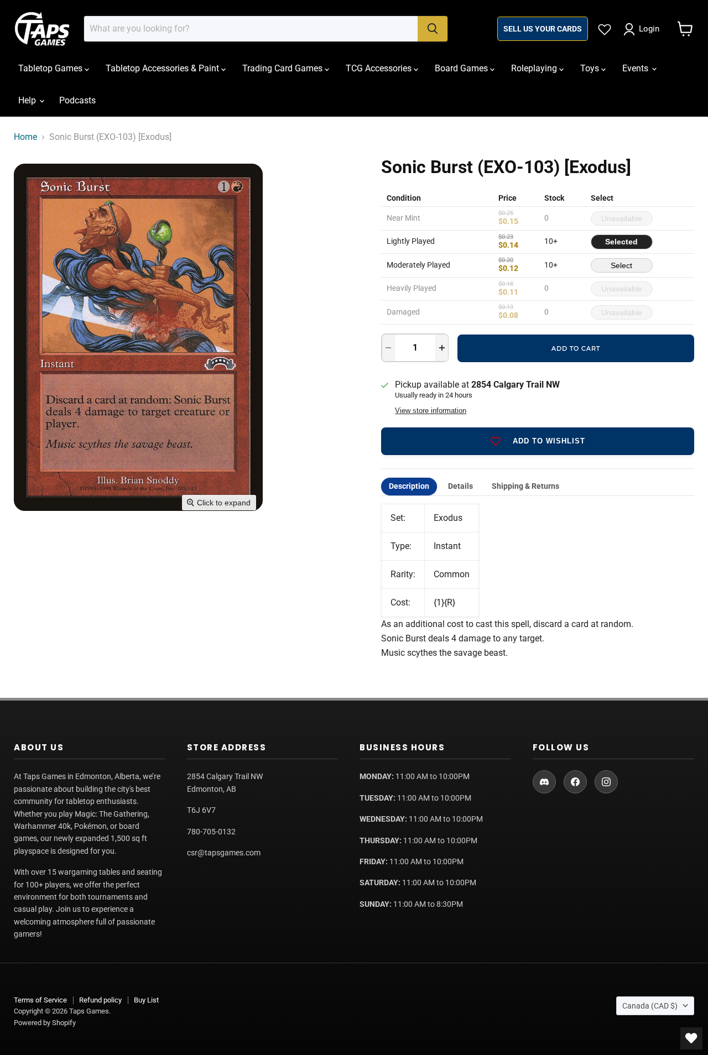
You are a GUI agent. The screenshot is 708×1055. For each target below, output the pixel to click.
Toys (590, 68)
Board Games (462, 68)
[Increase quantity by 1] (442, 348)
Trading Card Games (283, 68)
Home (25, 137)
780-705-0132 (211, 831)
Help (28, 100)
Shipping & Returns (525, 486)
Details (460, 486)
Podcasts (77, 100)
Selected (621, 241)
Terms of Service (40, 1000)
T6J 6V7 (201, 810)
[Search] (432, 28)
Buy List (146, 1000)
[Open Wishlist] (691, 1038)
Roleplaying (535, 68)
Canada (650, 1005)
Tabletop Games (51, 68)
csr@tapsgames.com (224, 852)
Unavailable (621, 218)
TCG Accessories (380, 68)
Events (636, 68)
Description (409, 486)
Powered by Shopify (45, 1023)
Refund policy (100, 1000)
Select (621, 265)
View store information (430, 411)
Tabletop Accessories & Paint (163, 68)
